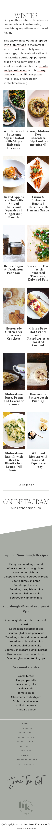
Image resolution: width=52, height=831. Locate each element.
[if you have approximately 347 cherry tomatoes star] (14, 521)
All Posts (26, 746)
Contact (26, 751)
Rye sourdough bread (26, 572)
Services (26, 728)
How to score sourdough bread (26, 654)
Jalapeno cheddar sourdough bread (26, 576)
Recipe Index (26, 737)
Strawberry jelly (26, 684)
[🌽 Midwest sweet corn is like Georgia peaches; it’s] (14, 536)
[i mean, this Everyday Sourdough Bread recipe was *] (38, 521)
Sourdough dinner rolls (26, 593)
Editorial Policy (26, 760)
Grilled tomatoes (26, 705)
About (26, 724)
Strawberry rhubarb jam (26, 697)
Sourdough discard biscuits (26, 629)
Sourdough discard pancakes (26, 633)
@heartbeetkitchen (26, 508)
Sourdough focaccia (26, 585)
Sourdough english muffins (26, 589)
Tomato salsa (26, 693)
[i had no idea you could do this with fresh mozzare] (38, 536)
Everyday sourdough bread (26, 564)
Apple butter (26, 676)
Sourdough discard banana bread (26, 637)
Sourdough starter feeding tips (26, 658)
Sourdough (26, 733)
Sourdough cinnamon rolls (26, 597)
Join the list (24, 780)
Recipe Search (26, 742)
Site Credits (26, 764)
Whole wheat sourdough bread (26, 568)
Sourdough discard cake (26, 645)
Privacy (26, 755)
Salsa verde (26, 688)
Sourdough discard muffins (26, 641)
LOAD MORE (26, 485)
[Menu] (5, 4)
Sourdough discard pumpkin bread (26, 650)
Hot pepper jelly (26, 680)
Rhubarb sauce (26, 709)
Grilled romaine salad (26, 701)
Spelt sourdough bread (26, 581)
